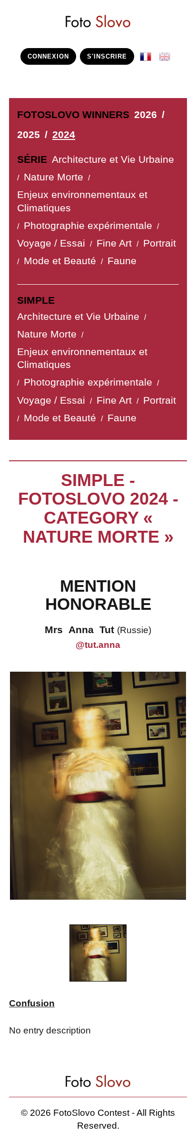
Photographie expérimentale (88, 225)
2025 (28, 134)
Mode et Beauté (60, 261)
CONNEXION (48, 56)
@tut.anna (98, 645)
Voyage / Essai (51, 243)
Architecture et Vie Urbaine (113, 159)
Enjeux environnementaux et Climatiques (82, 201)
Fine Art (114, 243)
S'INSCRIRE (107, 56)
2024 (63, 134)
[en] (166, 53)
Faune (122, 261)
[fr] (147, 53)
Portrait (159, 243)
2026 (145, 114)
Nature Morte (53, 177)
